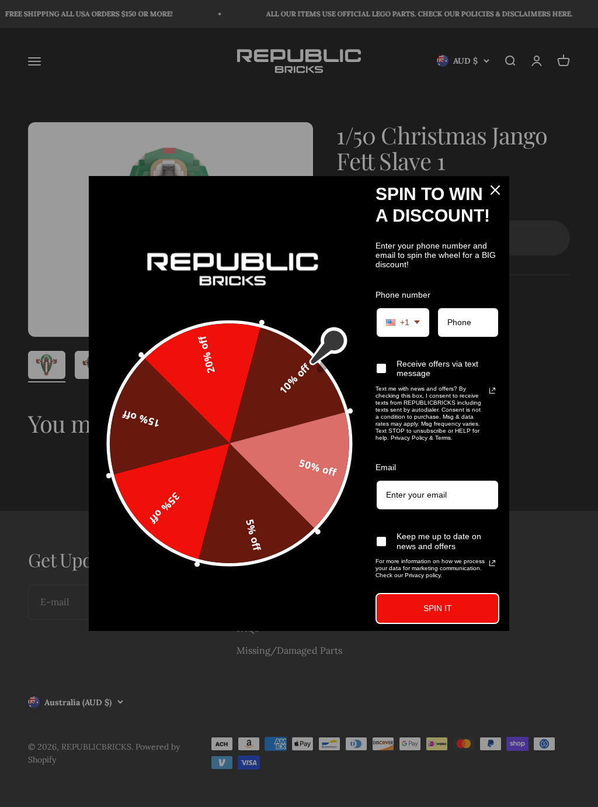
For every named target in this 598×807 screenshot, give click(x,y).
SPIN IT (437, 608)
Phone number (403, 294)
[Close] (495, 190)
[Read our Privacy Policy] (492, 391)
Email (386, 467)
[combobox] (403, 322)
